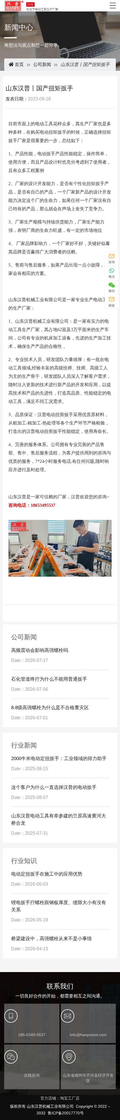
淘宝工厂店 (70, 1098)
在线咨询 (32, 1075)
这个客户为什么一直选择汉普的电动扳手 (54, 787)
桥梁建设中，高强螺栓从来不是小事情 (51, 938)
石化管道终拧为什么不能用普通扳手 (49, 679)
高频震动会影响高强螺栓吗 (39, 650)
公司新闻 (42, 64)
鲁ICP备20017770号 (66, 1113)
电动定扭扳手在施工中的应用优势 (46, 874)
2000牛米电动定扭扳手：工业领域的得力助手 (59, 758)
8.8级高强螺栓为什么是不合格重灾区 (50, 707)
